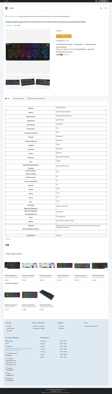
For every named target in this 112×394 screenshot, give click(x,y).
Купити (64, 36)
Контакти (9, 330)
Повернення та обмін (39, 328)
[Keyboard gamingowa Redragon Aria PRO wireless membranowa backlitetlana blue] (30, 265)
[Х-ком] (6, 8)
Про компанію (11, 328)
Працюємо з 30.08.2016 (91, 326)
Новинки (61, 328)
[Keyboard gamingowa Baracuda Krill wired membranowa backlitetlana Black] (100, 265)
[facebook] (6, 245)
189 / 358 (8, 239)
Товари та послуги (13, 16)
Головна (61, 326)
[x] (8, 245)
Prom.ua (64, 389)
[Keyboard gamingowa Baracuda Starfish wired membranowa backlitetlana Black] (82, 265)
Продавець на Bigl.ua (56, 391)
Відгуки (9, 326)
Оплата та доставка (38, 326)
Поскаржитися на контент (51, 392)
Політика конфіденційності (64, 392)
